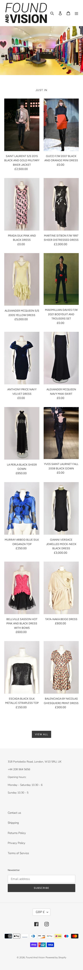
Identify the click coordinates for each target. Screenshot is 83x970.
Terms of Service (18, 853)
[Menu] (76, 13)
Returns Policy (17, 833)
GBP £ (40, 912)
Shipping (13, 823)
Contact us (14, 813)
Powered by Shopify (56, 957)
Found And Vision (35, 957)
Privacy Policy (16, 843)
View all (41, 734)
